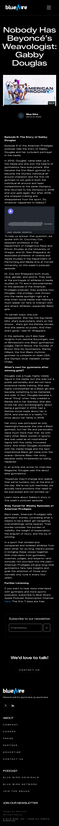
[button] (48, 7)
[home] (16, 7)
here (8, 601)
